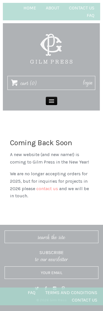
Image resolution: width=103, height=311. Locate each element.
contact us (47, 188)
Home (29, 8)
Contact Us (81, 8)
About (52, 8)
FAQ (90, 15)
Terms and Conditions (71, 292)
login (88, 83)
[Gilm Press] (51, 31)
